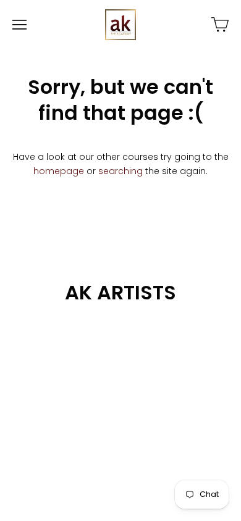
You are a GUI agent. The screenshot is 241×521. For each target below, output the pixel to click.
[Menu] (19, 24)
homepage (58, 171)
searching (120, 171)
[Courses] (220, 24)
